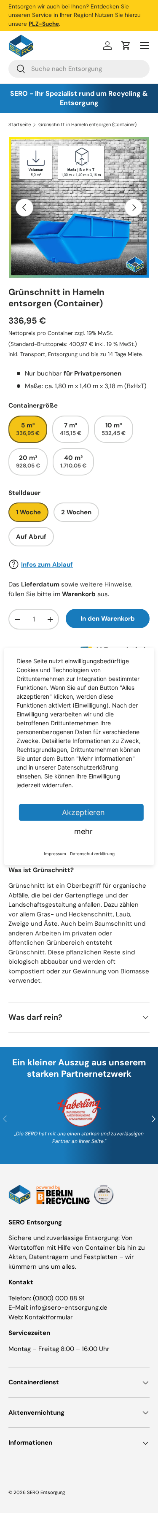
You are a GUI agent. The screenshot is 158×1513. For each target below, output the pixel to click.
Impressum (55, 853)
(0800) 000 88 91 (59, 1298)
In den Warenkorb (107, 618)
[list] (79, 207)
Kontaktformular (49, 1317)
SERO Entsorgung (46, 1492)
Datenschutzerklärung (92, 853)
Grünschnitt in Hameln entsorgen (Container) (87, 124)
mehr (83, 831)
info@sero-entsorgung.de (68, 1307)
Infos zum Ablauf (47, 564)
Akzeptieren (83, 812)
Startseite (19, 124)
